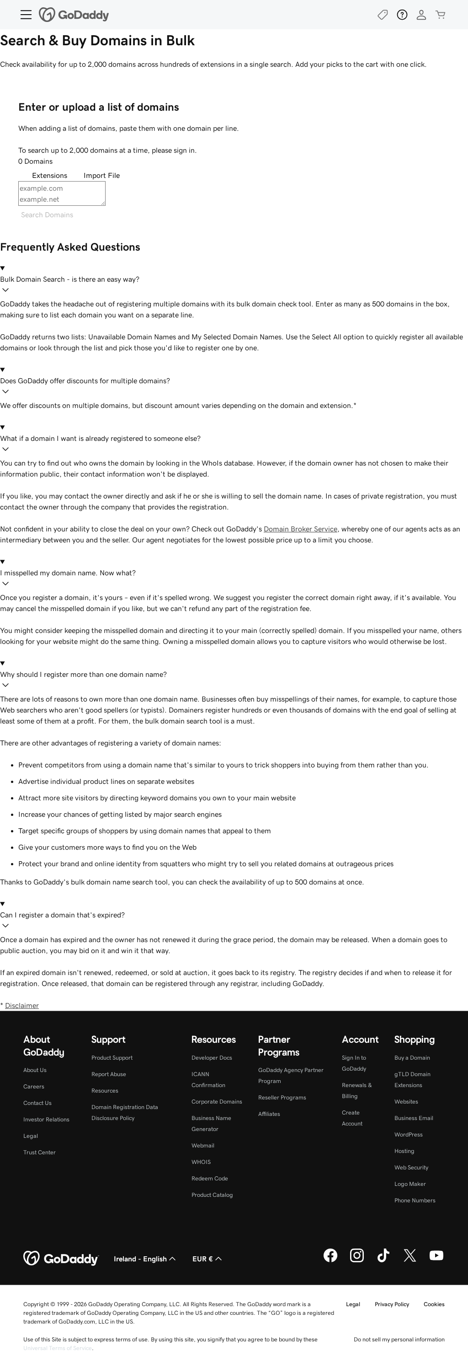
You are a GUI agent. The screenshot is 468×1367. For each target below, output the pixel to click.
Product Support (112, 1058)
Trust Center (39, 1152)
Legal (30, 1136)
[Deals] (383, 14)
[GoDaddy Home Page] (61, 1258)
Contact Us (37, 1103)
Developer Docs (211, 1058)
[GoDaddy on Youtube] (436, 1261)
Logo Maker (410, 1184)
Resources (104, 1091)
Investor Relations (46, 1119)
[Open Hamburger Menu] (22, 14)
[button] (234, 285)
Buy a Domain (412, 1058)
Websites (406, 1101)
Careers (33, 1086)
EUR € (202, 1258)
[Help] (402, 14)
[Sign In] (421, 14)
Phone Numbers (415, 1200)
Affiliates (269, 1114)
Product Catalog (212, 1195)
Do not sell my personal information (399, 1339)
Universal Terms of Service (57, 1348)
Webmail (202, 1145)
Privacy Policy (392, 1304)
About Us (35, 1070)
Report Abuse (108, 1074)
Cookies (434, 1304)
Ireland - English (140, 1258)
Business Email (413, 1118)
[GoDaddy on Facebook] (330, 1261)
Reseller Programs (282, 1097)
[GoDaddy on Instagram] (357, 1261)
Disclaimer (22, 1005)
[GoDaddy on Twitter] (410, 1261)
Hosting (404, 1151)
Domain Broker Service (300, 528)
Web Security (411, 1167)
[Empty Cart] (440, 14)
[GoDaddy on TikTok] (383, 1261)
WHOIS (201, 1162)
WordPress (408, 1134)
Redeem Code (209, 1178)
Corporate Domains (216, 1101)
